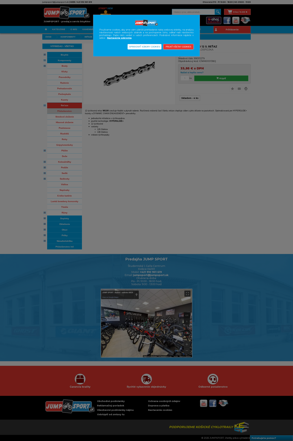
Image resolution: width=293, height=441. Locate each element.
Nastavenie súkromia (119, 38)
